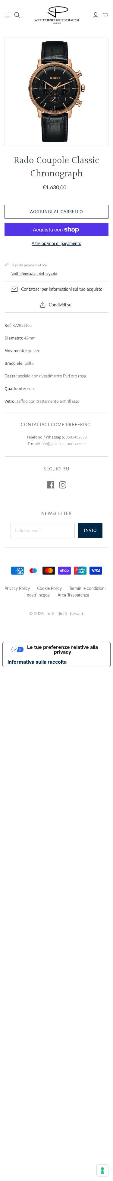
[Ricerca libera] (17, 15)
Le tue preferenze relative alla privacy (62, 649)
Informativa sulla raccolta (37, 662)
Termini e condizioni (87, 588)
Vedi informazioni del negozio (34, 273)
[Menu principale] (8, 15)
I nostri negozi (37, 594)
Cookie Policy (49, 588)
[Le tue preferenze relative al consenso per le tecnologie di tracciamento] (102, 1170)
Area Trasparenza (73, 594)
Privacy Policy (17, 588)
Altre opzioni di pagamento (56, 243)
